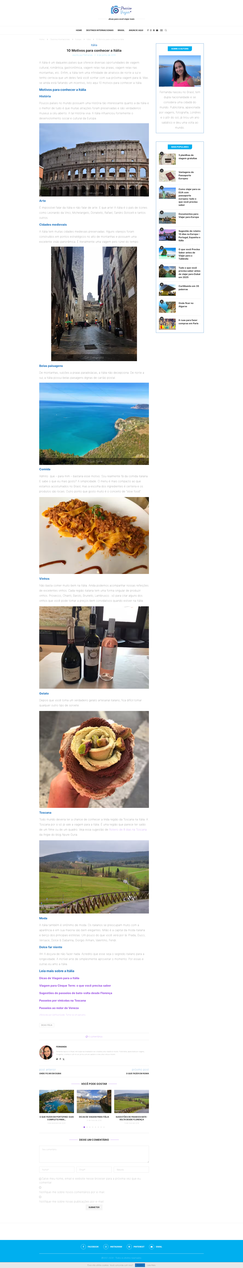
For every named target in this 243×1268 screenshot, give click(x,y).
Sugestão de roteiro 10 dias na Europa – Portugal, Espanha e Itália (190, 236)
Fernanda (88, 55)
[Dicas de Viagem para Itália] (94, 1101)
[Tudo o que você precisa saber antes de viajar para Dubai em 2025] (167, 271)
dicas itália (46, 1025)
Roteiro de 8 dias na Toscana (128, 829)
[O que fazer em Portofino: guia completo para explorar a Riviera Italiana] (56, 1101)
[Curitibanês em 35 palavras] (167, 290)
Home (79, 30)
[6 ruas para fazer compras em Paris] (167, 324)
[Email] (157, 30)
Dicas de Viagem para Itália (94, 1117)
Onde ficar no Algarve (186, 305)
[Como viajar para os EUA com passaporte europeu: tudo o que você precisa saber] (167, 193)
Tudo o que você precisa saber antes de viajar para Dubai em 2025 (189, 272)
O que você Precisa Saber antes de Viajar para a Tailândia (189, 254)
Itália (89, 39)
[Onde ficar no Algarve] (167, 307)
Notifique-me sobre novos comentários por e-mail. (72, 1192)
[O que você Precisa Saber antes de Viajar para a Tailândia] (167, 253)
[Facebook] (147, 30)
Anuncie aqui (136, 30)
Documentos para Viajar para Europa (189, 215)
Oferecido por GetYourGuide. (52, 1014)
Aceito (140, 1265)
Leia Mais (151, 1265)
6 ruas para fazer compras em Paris (188, 322)
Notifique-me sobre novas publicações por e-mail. (71, 1201)
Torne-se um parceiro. (76, 1014)
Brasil (121, 30)
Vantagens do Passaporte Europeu (186, 175)
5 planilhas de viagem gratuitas (188, 157)
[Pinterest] (154, 30)
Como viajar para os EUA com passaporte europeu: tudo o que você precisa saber (189, 197)
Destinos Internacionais (99, 30)
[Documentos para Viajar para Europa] (167, 218)
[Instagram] (151, 30)
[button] (43, 1108)
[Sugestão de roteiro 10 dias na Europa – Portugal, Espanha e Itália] (167, 235)
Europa (78, 39)
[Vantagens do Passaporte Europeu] (167, 176)
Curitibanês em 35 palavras (189, 288)
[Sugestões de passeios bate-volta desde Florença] (131, 1101)
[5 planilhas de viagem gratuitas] (167, 159)
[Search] (165, 30)
